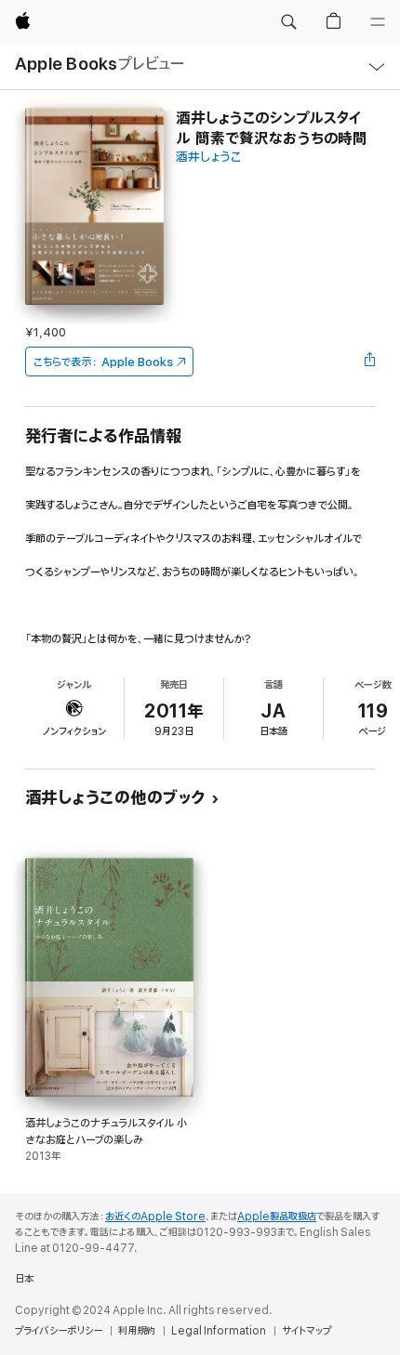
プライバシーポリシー (58, 1330)
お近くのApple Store (155, 1216)
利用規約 (136, 1330)
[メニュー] (377, 22)
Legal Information (218, 1330)
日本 (24, 1278)
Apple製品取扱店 (276, 1216)
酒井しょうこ (208, 157)
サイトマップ (306, 1330)
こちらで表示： (103, 362)
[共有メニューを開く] (369, 361)
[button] (288, 22)
